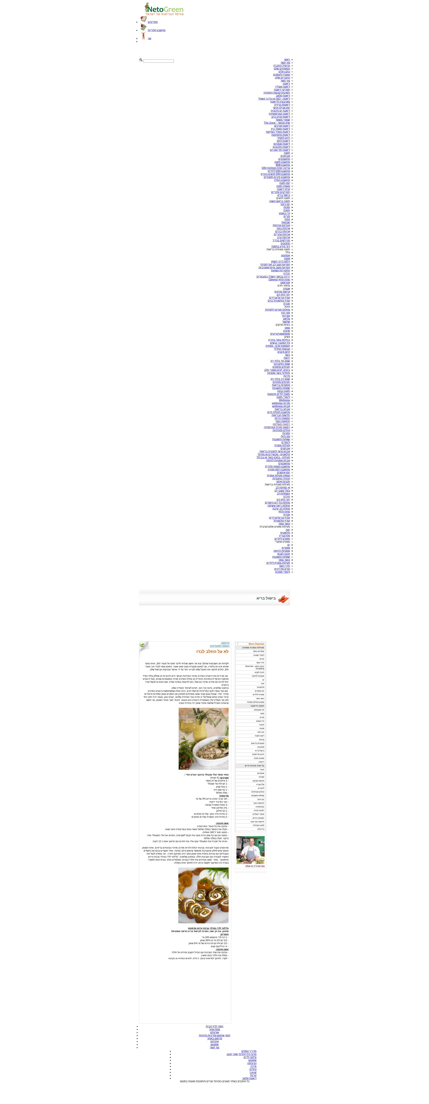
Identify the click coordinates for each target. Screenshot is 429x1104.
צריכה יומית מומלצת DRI (276, 168)
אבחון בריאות (282, 409)
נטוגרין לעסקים (281, 74)
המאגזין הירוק (282, 418)
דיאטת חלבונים (281, 147)
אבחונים (285, 156)
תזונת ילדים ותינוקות (278, 394)
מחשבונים (284, 159)
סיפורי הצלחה (258, 814)
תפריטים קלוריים (280, 192)
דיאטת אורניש (282, 125)
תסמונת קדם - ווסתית (278, 345)
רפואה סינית (283, 427)
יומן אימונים (283, 472)
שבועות (286, 222)
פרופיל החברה (281, 65)
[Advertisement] (156, 50)
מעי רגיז (285, 312)
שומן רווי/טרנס (282, 364)
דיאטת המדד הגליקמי (278, 131)
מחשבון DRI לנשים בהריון (275, 174)
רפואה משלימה (281, 424)
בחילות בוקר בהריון (279, 339)
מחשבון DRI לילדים (279, 171)
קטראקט (285, 282)
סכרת (286, 303)
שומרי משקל (283, 119)
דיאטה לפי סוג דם (280, 150)
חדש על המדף (258, 754)
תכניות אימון (283, 481)
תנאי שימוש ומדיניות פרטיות (214, 1035)
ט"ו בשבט (284, 213)
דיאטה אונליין (282, 86)
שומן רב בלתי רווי (280, 379)
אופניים (286, 547)
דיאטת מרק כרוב (280, 116)
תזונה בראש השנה (279, 201)
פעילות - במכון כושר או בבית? (273, 457)
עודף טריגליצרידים (279, 297)
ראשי (287, 59)
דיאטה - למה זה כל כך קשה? (274, 98)
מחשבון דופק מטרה (279, 469)
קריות (253, 1075)
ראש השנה (259, 736)
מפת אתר (214, 1029)
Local (253, 1072)
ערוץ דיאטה (283, 189)
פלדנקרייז (284, 535)
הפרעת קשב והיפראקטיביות (274, 267)
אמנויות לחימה (281, 550)
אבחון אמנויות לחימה (278, 460)
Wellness (284, 400)
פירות (287, 376)
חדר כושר (284, 565)
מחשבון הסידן (282, 180)
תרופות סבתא (258, 781)
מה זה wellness (281, 403)
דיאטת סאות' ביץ (280, 128)
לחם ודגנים (284, 351)
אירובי (261, 659)
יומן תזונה (284, 183)
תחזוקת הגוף (282, 421)
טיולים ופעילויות (281, 430)
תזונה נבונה (283, 391)
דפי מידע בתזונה (280, 246)
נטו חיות (285, 436)
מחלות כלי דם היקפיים (277, 502)
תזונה (287, 153)
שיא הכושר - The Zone (277, 122)
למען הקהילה (258, 825)
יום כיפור (285, 204)
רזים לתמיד (283, 137)
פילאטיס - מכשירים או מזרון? (274, 454)
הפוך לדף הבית (214, 1026)
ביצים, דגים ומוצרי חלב (277, 370)
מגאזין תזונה (283, 186)
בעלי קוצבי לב (282, 490)
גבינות (261, 739)
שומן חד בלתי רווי (280, 361)
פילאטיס (285, 532)
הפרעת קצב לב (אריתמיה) (275, 264)
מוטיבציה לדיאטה (280, 101)
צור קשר (285, 62)
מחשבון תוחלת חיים (278, 412)
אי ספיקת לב (283, 487)
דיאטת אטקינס (281, 144)
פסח (287, 219)
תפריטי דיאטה (282, 89)
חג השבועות (259, 710)
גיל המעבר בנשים (280, 342)
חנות (262, 769)
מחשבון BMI (283, 165)
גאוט (287, 327)
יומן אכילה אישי (281, 107)
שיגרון (286, 330)
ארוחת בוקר (283, 228)
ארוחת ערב (283, 237)
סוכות (287, 207)
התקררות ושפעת (280, 270)
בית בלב (260, 829)
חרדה (286, 273)
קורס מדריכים (282, 568)
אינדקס (214, 1041)
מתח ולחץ (284, 511)
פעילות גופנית (282, 445)
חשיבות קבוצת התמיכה (277, 92)
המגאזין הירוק (258, 818)
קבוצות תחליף (282, 348)
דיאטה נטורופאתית (279, 113)
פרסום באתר (214, 1038)
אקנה (287, 258)
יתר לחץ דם (283, 294)
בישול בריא (283, 195)
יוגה (288, 529)
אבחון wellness (281, 406)
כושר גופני (284, 523)
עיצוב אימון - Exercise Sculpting (255, 667)
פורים (287, 216)
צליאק (286, 318)
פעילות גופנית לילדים (278, 562)
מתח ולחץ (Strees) (279, 279)
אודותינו (214, 1032)
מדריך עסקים (248, 1051)
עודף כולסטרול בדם (279, 300)
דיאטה (286, 83)
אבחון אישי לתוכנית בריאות (275, 451)
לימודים (285, 442)
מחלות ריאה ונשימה (279, 505)
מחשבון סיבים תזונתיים (277, 177)
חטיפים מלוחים (281, 382)
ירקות (287, 358)
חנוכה (286, 210)
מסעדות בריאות (281, 385)
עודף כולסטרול (281, 520)
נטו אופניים (259, 691)
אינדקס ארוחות (281, 225)
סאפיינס (260, 773)
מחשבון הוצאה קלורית (277, 466)
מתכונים (285, 243)
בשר (287, 354)
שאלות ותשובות (281, 388)
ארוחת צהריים (282, 234)
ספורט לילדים (282, 538)
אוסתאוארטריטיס (280, 333)
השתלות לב (283, 493)
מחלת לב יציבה (281, 508)
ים (288, 544)
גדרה (253, 1066)
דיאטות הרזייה (282, 104)
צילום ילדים (250, 1057)
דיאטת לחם (283, 140)
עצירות (286, 315)
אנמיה (286, 288)
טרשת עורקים (282, 291)
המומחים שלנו (282, 68)
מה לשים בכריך (281, 240)
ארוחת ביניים (282, 231)
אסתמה (285, 255)
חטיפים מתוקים (281, 367)
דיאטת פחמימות (280, 134)
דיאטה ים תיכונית (280, 110)
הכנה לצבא (283, 553)
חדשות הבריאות (281, 415)
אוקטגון (214, 1044)
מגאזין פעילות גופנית (278, 475)
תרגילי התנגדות (281, 478)
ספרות (286, 433)
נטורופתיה (269, 427)
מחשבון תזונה (282, 162)
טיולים (253, 1069)
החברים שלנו (282, 77)
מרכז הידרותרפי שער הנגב (241, 1054)
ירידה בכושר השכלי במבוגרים (273, 276)
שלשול (286, 321)
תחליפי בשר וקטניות (278, 373)
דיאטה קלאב (283, 95)
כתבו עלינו (284, 71)
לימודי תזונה (283, 397)
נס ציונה (251, 1063)
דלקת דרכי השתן (280, 261)
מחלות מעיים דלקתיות (277, 309)
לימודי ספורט (282, 572)
